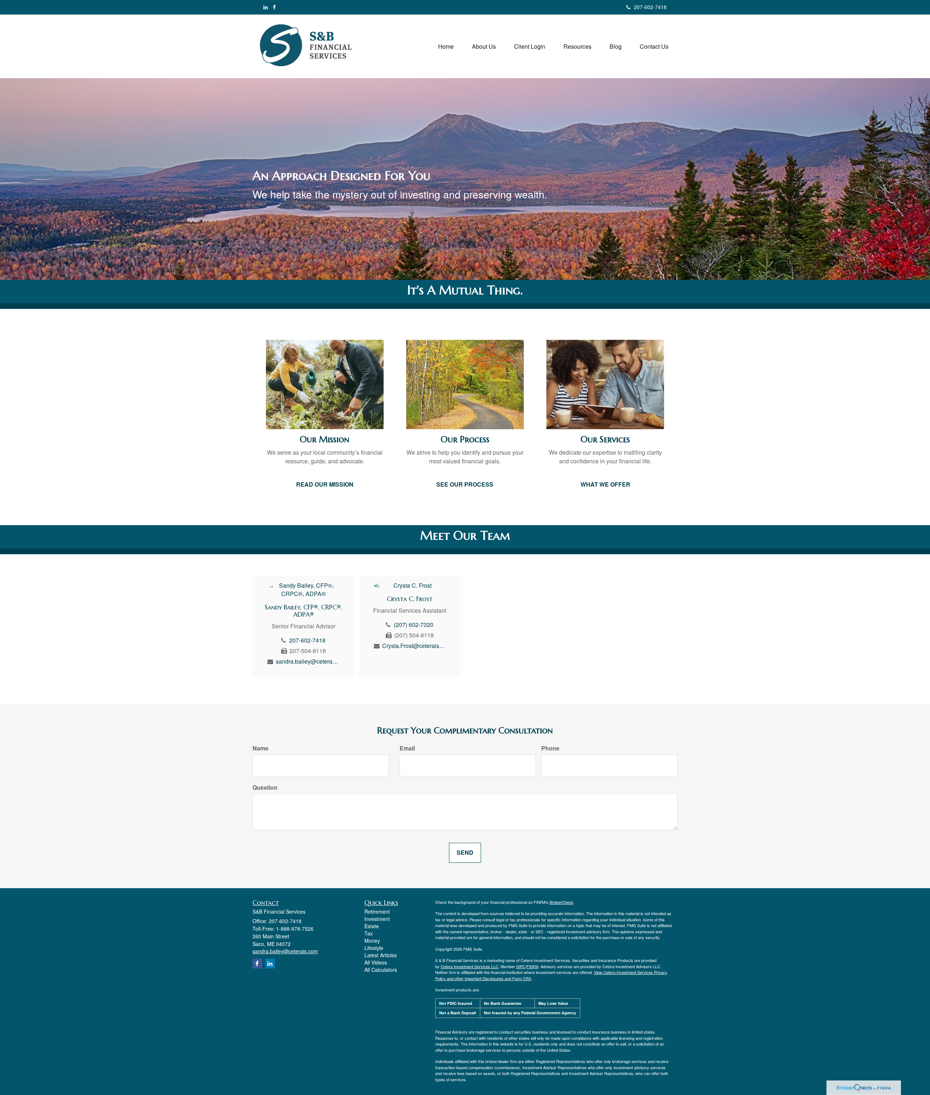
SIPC (520, 966)
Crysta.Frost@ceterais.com (414, 645)
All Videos (375, 962)
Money (372, 940)
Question (265, 788)
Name (260, 748)
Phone (550, 748)
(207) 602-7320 (413, 624)
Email (407, 748)
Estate (371, 926)
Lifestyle (373, 947)
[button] (484, 46)
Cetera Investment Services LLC (469, 966)
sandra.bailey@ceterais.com (307, 661)
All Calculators (380, 969)
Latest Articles (380, 955)
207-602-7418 (650, 7)
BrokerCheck (561, 902)
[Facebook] (274, 7)
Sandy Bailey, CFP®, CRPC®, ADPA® (303, 611)
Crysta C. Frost (409, 599)
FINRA (532, 966)
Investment (377, 918)
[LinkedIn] (265, 7)
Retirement (377, 911)
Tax (368, 933)
